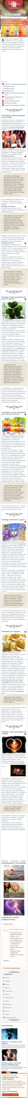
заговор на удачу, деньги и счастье (14, 436)
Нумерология (8, 1004)
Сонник (7, 1001)
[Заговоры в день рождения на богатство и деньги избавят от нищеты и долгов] (14, 883)
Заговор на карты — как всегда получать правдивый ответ (11, 1063)
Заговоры (7, 981)
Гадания (7, 977)
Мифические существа (10, 1017)
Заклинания (9, 18)
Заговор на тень (8, 90)
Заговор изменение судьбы (12, 100)
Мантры (7, 1014)
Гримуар (3, 18)
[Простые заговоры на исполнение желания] (14, 866)
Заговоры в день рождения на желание (15, 84)
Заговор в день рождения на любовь (14, 105)
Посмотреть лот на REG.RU (10, 1094)
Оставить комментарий (12, 968)
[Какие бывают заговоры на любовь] (14, 900)
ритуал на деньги (9, 320)
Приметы (7, 987)
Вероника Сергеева (11, 36)
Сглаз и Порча (8, 991)
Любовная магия (9, 997)
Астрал (7, 1011)
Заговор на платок (9, 88)
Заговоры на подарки (10, 103)
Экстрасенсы (8, 1007)
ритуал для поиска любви (17, 763)
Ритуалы (7, 984)
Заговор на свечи (9, 86)
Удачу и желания (17, 18)
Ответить (5, 960)
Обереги (7, 994)
